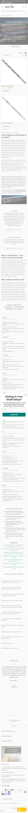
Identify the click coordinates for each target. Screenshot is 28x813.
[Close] (25, 394)
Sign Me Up (14, 415)
